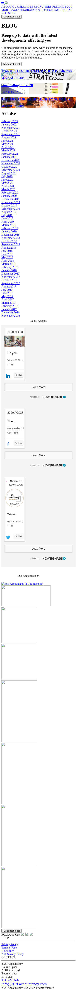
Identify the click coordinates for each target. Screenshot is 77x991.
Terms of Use (9, 947)
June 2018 (7, 254)
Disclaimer (7, 950)
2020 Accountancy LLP (14, 332)
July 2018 (7, 250)
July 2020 (7, 176)
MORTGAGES (10, 9)
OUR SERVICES (22, 6)
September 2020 (10, 169)
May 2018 (7, 257)
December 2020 (10, 160)
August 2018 (8, 247)
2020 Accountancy (14, 413)
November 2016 (10, 315)
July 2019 (7, 215)
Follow (18, 374)
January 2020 (9, 195)
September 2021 (10, 134)
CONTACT (54, 9)
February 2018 (9, 267)
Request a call (12, 16)
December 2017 (10, 273)
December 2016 (10, 312)
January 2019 (9, 231)
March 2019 (8, 224)
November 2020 (10, 163)
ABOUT (6, 6)
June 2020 (7, 179)
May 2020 (7, 182)
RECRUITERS (43, 6)
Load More (38, 387)
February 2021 (9, 153)
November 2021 (10, 127)
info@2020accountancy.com (24, 984)
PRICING (58, 6)
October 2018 (9, 241)
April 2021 (7, 147)
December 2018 (10, 234)
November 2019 (10, 202)
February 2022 (9, 121)
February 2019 (9, 228)
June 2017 (7, 293)
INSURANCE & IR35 (33, 9)
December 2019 (10, 199)
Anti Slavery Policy (12, 954)
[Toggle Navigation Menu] (3, 3)
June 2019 (7, 218)
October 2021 (9, 130)
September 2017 (10, 283)
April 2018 (7, 260)
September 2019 (10, 208)
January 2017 (9, 309)
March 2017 (8, 302)
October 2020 (9, 166)
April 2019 (7, 221)
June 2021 (7, 140)
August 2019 (8, 212)
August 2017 (8, 286)
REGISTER (8, 13)
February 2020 (9, 192)
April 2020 (7, 186)
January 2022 (9, 124)
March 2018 (8, 263)
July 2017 (7, 289)
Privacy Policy (9, 944)
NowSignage (46, 396)
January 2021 (9, 156)
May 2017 (7, 296)
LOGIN (66, 9)
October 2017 (9, 280)
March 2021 (8, 150)
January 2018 (9, 270)
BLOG (69, 6)
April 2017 (7, 299)
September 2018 (10, 244)
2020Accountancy (15, 481)
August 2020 (8, 173)
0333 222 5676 (10, 979)
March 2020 (8, 189)
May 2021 (7, 143)
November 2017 (10, 276)
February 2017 (9, 305)
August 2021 (8, 137)
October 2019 (9, 205)
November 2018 (10, 237)
